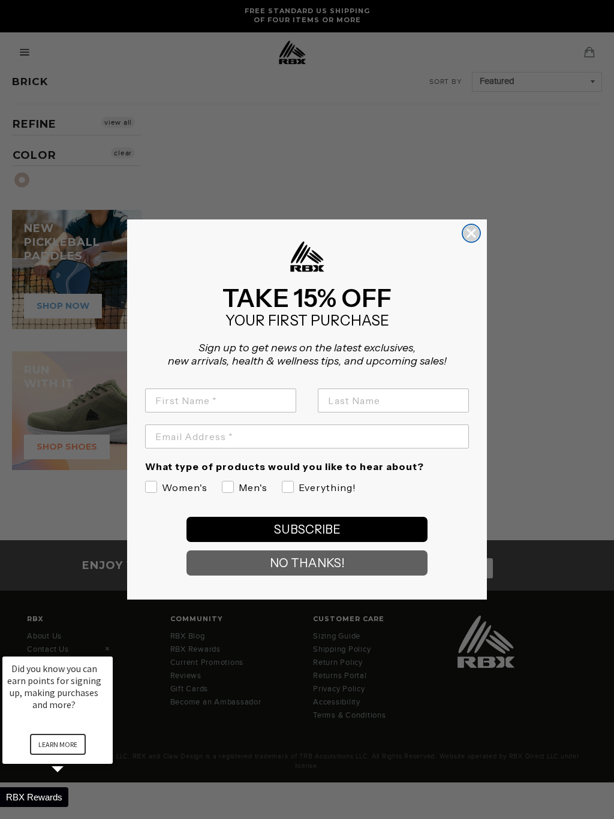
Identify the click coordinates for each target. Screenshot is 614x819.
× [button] (107, 648)
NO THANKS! (307, 563)
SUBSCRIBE (307, 529)
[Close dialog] (471, 233)
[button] (72, 797)
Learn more (57, 744)
